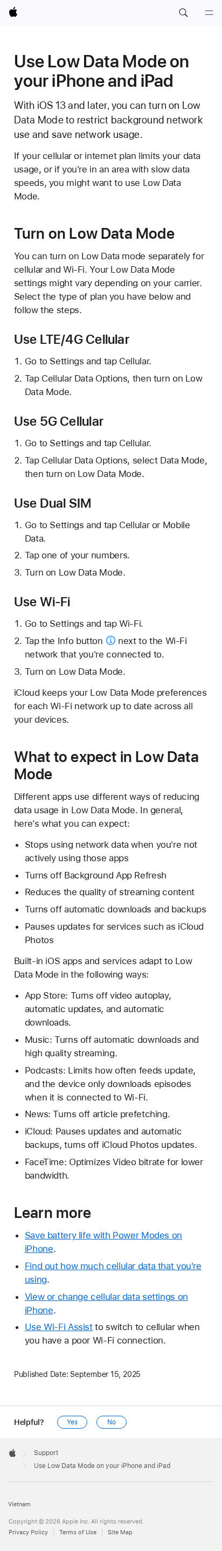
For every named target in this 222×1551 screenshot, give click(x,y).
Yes (72, 1422)
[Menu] (209, 13)
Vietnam (19, 1504)
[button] (183, 13)
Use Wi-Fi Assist (59, 1326)
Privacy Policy (28, 1532)
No (111, 1422)
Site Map (120, 1532)
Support (46, 1453)
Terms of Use (77, 1532)
